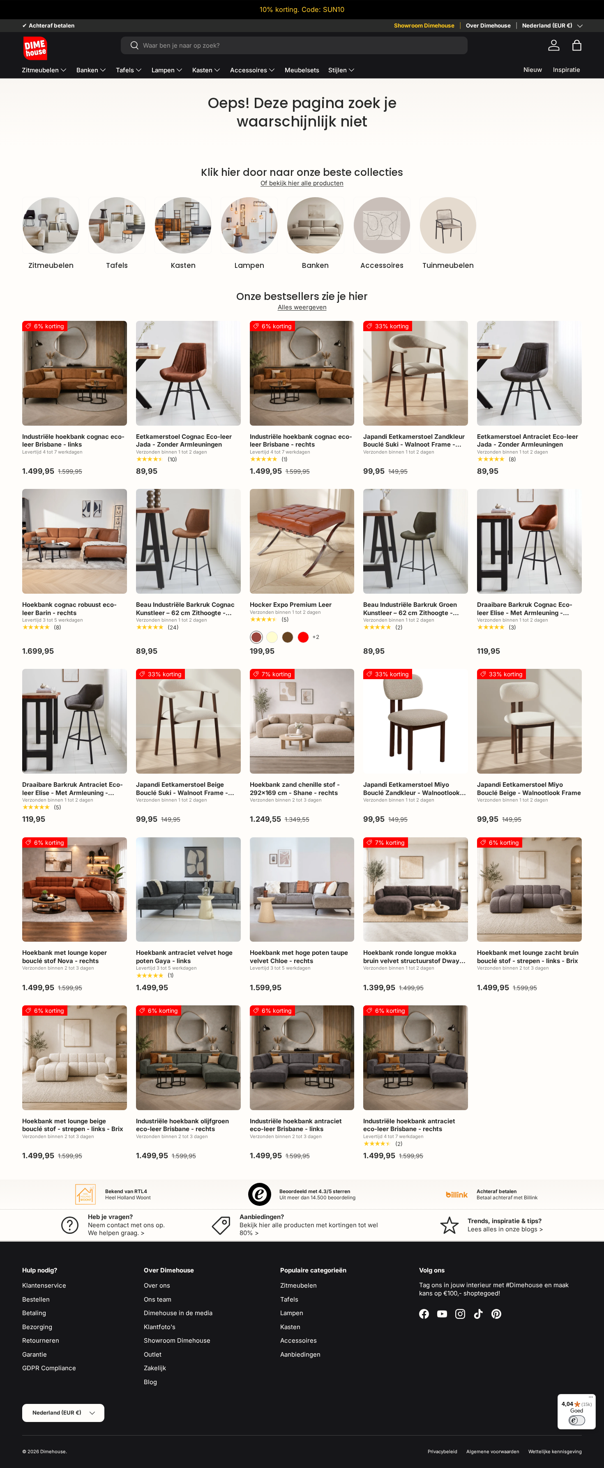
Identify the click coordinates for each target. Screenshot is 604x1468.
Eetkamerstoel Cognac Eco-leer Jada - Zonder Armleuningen (184, 441)
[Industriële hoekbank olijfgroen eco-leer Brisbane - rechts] (188, 1057)
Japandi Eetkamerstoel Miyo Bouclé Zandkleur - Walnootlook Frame (411, 792)
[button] (577, 45)
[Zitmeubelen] (51, 225)
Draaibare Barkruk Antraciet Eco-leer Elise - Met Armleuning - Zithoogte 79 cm (72, 792)
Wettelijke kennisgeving (555, 1451)
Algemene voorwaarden (492, 1451)
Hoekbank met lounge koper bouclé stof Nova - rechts (64, 957)
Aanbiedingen (300, 1354)
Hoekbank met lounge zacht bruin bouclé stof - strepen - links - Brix (528, 957)
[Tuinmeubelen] (448, 225)
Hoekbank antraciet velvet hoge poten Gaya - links (184, 957)
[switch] (577, 1420)
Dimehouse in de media (178, 1313)
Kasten (202, 70)
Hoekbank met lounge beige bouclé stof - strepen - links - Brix (72, 1125)
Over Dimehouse (488, 25)
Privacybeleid (442, 1451)
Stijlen (337, 70)
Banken (87, 70)
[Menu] (591, 1399)
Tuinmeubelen (448, 265)
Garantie (34, 1354)
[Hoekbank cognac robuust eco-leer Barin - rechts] (74, 541)
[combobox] (294, 45)
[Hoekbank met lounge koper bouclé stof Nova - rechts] (74, 889)
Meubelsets (302, 70)
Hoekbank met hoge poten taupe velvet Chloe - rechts (299, 957)
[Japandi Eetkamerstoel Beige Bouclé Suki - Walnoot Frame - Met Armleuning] (188, 721)
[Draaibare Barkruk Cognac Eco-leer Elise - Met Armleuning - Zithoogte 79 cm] (529, 541)
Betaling (34, 1313)
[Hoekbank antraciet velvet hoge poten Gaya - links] (188, 889)
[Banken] (315, 225)
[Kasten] (183, 225)
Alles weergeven (302, 307)
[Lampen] (249, 225)
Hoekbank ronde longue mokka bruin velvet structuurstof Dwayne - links (415, 961)
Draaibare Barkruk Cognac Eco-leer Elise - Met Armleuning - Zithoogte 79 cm (524, 613)
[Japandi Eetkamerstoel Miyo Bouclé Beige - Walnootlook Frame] (529, 721)
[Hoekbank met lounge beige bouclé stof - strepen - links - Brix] (74, 1057)
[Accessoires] (382, 225)
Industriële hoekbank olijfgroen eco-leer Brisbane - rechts (182, 1125)
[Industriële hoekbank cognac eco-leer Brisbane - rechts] (302, 373)
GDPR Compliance (49, 1368)
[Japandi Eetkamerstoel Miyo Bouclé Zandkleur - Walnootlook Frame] (415, 721)
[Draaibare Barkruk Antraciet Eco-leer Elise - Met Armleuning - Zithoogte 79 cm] (74, 721)
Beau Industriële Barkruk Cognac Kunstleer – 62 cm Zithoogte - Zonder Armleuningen (185, 613)
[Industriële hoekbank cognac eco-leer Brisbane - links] (74, 373)
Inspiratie (566, 70)
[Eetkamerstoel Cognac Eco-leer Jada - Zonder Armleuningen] (188, 373)
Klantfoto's (159, 1327)
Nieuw (532, 70)
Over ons (157, 1285)
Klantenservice (44, 1285)
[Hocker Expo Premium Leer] (302, 541)
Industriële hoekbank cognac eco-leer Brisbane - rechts (301, 441)
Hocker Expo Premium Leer (291, 604)
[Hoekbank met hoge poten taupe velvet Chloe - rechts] (302, 889)
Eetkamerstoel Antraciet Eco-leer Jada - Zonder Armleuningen (527, 441)
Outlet (152, 1354)
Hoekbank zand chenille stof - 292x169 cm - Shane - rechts (295, 789)
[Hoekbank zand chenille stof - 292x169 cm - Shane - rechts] (302, 721)
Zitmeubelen (40, 70)
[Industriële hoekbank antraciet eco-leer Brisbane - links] (302, 1057)
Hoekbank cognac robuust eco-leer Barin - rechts (69, 609)
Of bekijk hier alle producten (302, 183)
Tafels (125, 70)
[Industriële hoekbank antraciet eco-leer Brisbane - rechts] (415, 1057)
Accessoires (248, 70)
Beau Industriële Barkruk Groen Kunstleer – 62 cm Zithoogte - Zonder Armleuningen (410, 613)
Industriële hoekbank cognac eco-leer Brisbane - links (73, 441)
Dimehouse (53, 1451)
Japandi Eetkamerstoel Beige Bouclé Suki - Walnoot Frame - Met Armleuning (182, 792)
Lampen (163, 70)
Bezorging (37, 1327)
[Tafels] (117, 225)
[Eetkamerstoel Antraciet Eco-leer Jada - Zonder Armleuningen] (529, 373)
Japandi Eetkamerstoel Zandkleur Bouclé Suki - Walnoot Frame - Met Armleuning (414, 444)
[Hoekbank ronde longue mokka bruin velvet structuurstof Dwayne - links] (415, 889)
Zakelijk (155, 1368)
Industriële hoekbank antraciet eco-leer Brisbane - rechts (409, 1125)
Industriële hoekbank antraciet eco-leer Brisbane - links (296, 1125)
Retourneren (40, 1340)
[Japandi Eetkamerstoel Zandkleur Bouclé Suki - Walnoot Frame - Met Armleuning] (415, 373)
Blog (150, 1382)
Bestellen (36, 1299)
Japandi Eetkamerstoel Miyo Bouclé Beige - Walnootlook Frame (529, 789)
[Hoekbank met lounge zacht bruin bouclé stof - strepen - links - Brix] (529, 889)
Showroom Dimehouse (424, 25)
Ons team (157, 1299)
